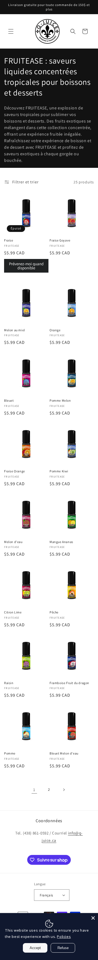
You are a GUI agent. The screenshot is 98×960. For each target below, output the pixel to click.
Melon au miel (14, 330)
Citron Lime (13, 612)
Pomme (10, 753)
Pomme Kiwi (59, 471)
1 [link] (34, 789)
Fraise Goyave (60, 240)
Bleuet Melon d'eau (64, 753)
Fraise (8, 240)
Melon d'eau (13, 542)
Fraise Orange (14, 471)
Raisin (9, 683)
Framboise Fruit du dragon (69, 683)
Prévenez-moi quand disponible (26, 265)
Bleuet (9, 400)
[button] (11, 31)
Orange (55, 330)
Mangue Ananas (61, 542)
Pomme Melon (60, 400)
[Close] (93, 918)
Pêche (54, 612)
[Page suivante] (64, 790)
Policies (64, 936)
